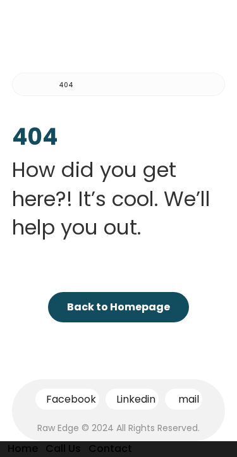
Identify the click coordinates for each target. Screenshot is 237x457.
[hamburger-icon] (210, 28)
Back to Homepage (118, 307)
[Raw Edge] (30, 85)
